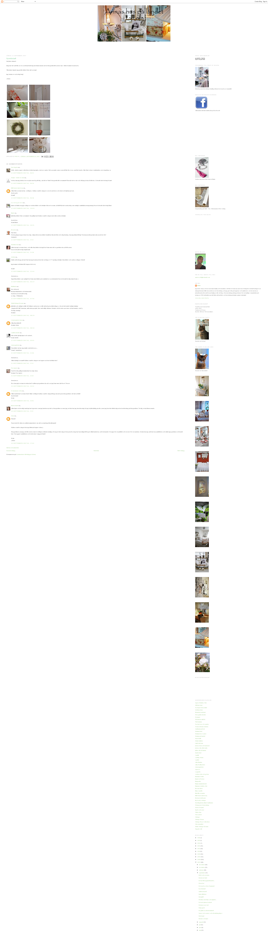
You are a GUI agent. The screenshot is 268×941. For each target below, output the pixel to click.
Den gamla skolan (200, 715)
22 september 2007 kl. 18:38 (22, 198)
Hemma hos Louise (200, 734)
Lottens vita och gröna (202, 774)
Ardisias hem (199, 710)
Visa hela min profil (202, 298)
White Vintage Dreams (201, 826)
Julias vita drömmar (200, 750)
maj (200, 930)
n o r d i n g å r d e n (17, 202)
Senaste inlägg (10, 450)
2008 (199, 859)
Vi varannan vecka (16, 391)
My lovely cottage (200, 800)
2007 (199, 862)
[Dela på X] (49, 157)
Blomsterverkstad (200, 712)
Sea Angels (14, 167)
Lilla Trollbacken (200, 764)
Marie (12, 213)
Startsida (96, 450)
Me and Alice (199, 788)
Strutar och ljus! (203, 918)
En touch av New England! (206, 886)
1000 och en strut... (204, 875)
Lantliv (197, 760)
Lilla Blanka (198, 762)
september (202, 873)
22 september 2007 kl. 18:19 (22, 173)
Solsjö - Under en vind (17, 177)
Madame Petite (199, 776)
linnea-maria (14, 405)
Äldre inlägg (181, 450)
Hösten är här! (203, 878)
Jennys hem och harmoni (202, 745)
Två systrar (198, 814)
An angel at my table (201, 707)
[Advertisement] (134, 48)
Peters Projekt (199, 807)
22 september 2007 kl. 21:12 (22, 240)
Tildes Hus (198, 812)
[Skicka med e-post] (45, 157)
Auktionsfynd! (203, 891)
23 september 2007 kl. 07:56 (22, 298)
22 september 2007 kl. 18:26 (22, 183)
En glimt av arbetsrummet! (206, 910)
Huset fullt (198, 738)
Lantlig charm (199, 757)
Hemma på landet (200, 736)
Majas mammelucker (201, 784)
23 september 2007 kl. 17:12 (22, 363)
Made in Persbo (199, 779)
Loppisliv (197, 772)
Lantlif (197, 755)
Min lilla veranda (200, 793)
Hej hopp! (201, 916)
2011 (198, 851)
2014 (198, 843)
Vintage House (199, 819)
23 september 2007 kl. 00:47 (22, 281)
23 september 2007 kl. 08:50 (22, 328)
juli (200, 925)
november (202, 867)
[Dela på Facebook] (51, 157)
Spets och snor (199, 810)
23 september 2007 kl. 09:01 (22, 340)
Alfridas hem (198, 705)
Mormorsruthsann (200, 798)
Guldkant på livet (200, 729)
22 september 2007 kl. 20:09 (22, 208)
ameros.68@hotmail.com (202, 277)
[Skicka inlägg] (42, 156)
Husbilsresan (15, 244)
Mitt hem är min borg (17, 188)
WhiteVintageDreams (17, 303)
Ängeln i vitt (198, 829)
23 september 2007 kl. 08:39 (22, 315)
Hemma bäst (198, 731)
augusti (201, 922)
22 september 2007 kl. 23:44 (22, 271)
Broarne (13, 230)
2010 (198, 854)
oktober (201, 870)
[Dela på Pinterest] (53, 157)
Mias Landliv (198, 791)
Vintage (197, 817)
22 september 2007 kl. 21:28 (22, 252)
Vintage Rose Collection (202, 822)
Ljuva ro (197, 769)
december (202, 864)
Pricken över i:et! (204, 905)
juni (200, 927)
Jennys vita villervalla (201, 748)
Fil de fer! (201, 883)
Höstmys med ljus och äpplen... (208, 899)
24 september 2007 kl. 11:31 (22, 411)
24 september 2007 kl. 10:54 (22, 386)
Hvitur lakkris (199, 741)
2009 (199, 857)
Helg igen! (202, 908)
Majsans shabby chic (201, 786)
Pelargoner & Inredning (202, 805)
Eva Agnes (14, 368)
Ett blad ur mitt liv (200, 719)
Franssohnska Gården (201, 726)
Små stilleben (202, 894)
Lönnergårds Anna (16, 320)
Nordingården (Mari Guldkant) (204, 803)
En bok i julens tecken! (205, 902)
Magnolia (198, 781)
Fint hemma (198, 722)
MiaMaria (14, 286)
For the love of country (202, 724)
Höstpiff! (201, 897)
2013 (198, 846)
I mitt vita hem (199, 743)
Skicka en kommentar (12, 447)
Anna (12, 416)
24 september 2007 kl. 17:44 (22, 443)
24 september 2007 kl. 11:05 (22, 401)
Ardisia (13, 257)
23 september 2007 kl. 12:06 (22, 353)
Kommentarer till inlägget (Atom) (26, 454)
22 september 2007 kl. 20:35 (22, 225)
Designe (197, 717)
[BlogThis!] (47, 157)
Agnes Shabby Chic (201, 703)
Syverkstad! (202, 889)
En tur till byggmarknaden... (207, 880)
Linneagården (15, 345)
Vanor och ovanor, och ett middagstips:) (210, 913)
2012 (198, 848)
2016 (198, 838)
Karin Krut (198, 753)
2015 (198, 840)
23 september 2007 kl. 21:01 (22, 376)
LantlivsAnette (15, 332)
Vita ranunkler (199, 824)
